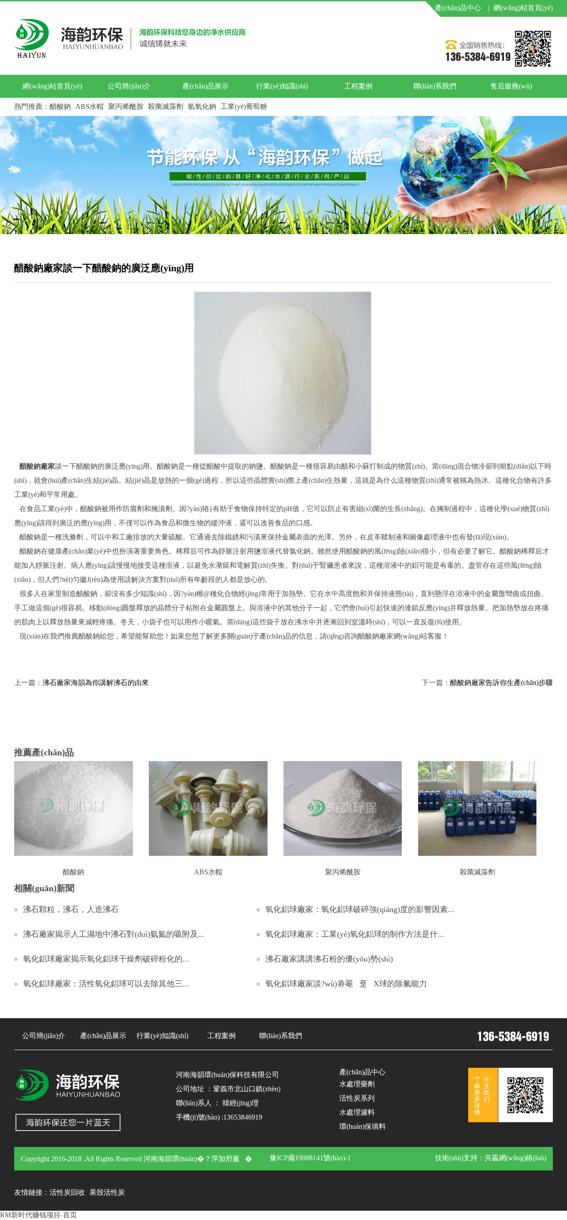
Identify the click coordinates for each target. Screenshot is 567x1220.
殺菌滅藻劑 (165, 106)
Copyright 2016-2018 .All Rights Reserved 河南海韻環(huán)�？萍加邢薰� (136, 1158)
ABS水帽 (89, 106)
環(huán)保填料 (362, 1126)
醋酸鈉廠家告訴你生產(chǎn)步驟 (501, 682)
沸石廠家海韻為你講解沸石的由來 (96, 682)
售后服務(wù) (511, 86)
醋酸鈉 (60, 106)
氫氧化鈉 (202, 106)
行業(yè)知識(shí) (282, 86)
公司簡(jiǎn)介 (129, 86)
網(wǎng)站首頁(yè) (523, 8)
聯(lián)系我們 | (405, 8)
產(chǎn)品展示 (206, 86)
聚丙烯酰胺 (126, 106)
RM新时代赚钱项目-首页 (38, 1215)
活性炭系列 (357, 1098)
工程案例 (358, 86)
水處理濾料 (357, 1112)
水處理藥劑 (357, 1084)
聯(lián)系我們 (434, 86)
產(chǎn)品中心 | (462, 8)
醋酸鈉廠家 (37, 466)
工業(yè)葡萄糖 (244, 106)
